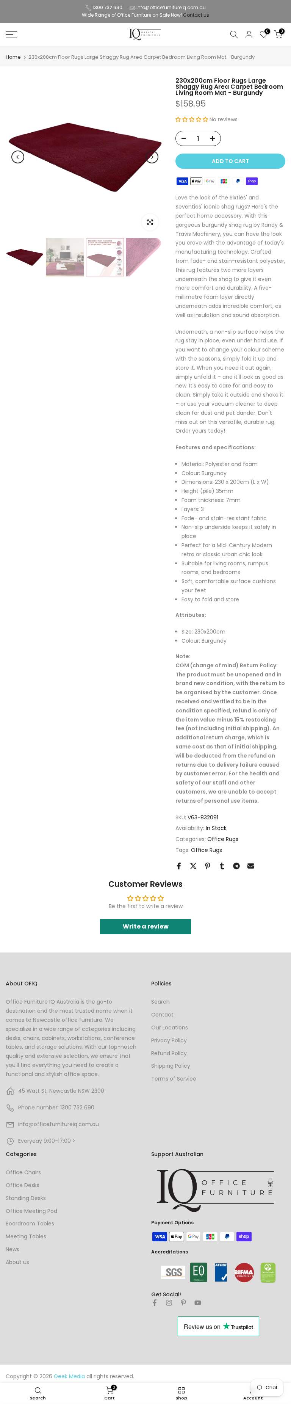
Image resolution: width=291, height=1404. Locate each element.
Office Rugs (222, 839)
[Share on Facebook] (178, 866)
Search (160, 1002)
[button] (191, 119)
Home (13, 57)
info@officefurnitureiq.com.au (171, 7)
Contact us (196, 15)
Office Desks (22, 1185)
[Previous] (17, 157)
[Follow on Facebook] (154, 1302)
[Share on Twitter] (193, 866)
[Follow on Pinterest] (183, 1302)
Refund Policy (169, 1053)
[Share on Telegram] (236, 866)
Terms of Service (173, 1078)
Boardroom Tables (30, 1223)
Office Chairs (23, 1172)
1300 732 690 (107, 7)
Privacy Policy (169, 1040)
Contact (162, 1014)
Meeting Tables (26, 1236)
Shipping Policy (170, 1066)
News (12, 1249)
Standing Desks (26, 1198)
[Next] (152, 157)
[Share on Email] (250, 866)
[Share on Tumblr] (222, 866)
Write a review (146, 926)
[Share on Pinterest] (207, 866)
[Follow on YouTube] (197, 1302)
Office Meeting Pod (31, 1211)
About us (17, 1262)
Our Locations (169, 1027)
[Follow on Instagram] (169, 1302)
